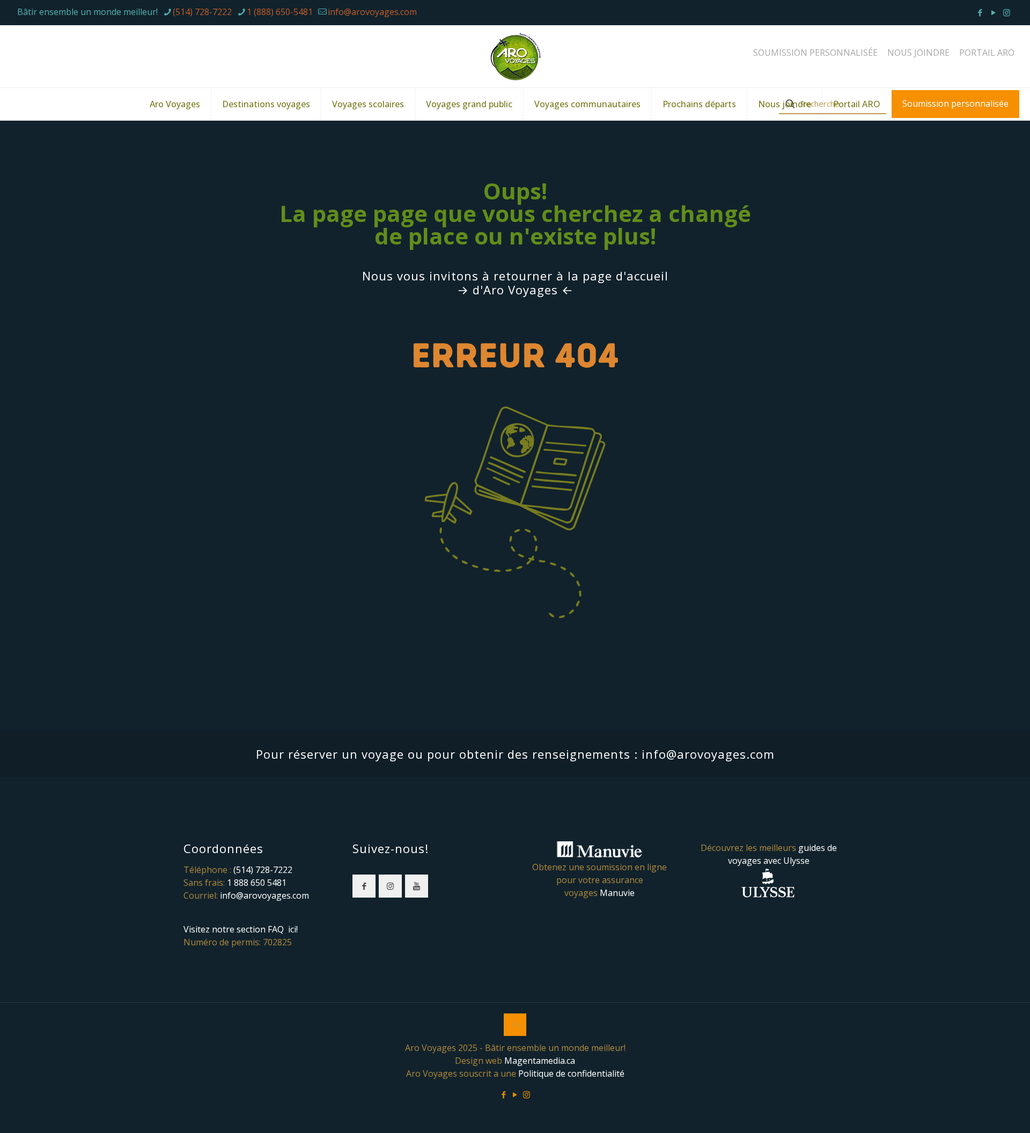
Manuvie (617, 893)
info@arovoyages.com (372, 12)
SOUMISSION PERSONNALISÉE (815, 52)
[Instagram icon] (1007, 12)
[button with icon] (364, 886)
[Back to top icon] (515, 1024)
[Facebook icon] (980, 12)
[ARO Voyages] (515, 56)
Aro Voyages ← (528, 290)
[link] (515, 493)
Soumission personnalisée (955, 103)
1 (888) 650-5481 (280, 12)
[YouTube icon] (993, 12)
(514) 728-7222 (202, 12)
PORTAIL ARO (986, 52)
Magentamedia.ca (539, 1061)
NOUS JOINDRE (918, 52)
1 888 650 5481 (256, 882)
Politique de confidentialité (571, 1073)
